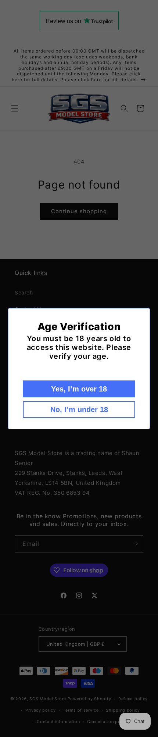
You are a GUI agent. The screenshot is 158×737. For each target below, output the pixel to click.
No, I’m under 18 (79, 409)
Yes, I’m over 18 (79, 389)
